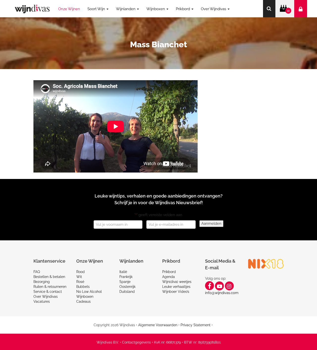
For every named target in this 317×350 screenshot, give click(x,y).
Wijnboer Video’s (175, 292)
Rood (80, 272)
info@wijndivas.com (221, 293)
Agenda (168, 277)
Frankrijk (125, 277)
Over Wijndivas (45, 297)
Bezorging (41, 282)
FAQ (36, 272)
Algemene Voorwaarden (157, 325)
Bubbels (83, 287)
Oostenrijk (127, 287)
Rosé (80, 282)
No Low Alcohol (89, 292)
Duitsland (127, 292)
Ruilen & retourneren (49, 287)
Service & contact (47, 292)
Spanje (125, 282)
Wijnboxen (84, 297)
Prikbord (169, 272)
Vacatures (41, 301)
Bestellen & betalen (49, 277)
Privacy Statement (196, 325)
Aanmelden (211, 223)
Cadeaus (83, 301)
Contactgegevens (136, 342)
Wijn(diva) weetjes (176, 282)
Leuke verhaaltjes (176, 287)
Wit (79, 277)
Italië (123, 272)
